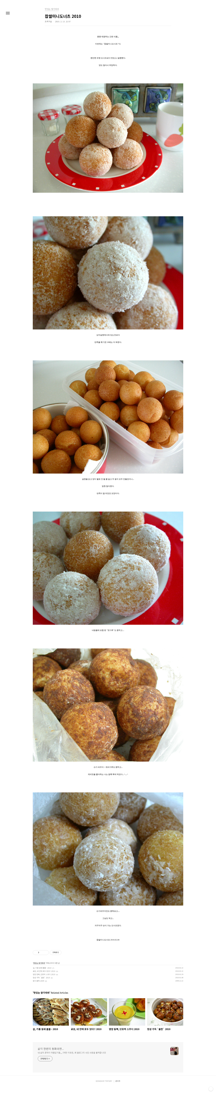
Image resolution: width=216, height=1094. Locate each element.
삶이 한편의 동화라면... (51, 1048)
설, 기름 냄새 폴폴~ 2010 (42, 968)
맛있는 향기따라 (39, 963)
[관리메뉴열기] (211, 1089)
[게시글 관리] (45, 952)
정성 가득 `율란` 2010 (41, 977)
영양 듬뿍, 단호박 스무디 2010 (44, 974)
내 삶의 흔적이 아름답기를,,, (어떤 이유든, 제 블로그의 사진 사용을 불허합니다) (72, 1052)
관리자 (117, 1081)
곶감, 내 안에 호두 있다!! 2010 (44, 971)
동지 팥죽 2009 (38, 981)
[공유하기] (42, 952)
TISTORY (108, 1081)
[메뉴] (8, 13)
